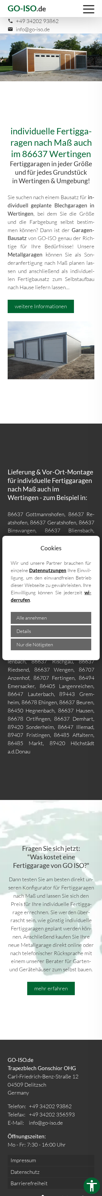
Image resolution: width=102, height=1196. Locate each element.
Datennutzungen (47, 570)
